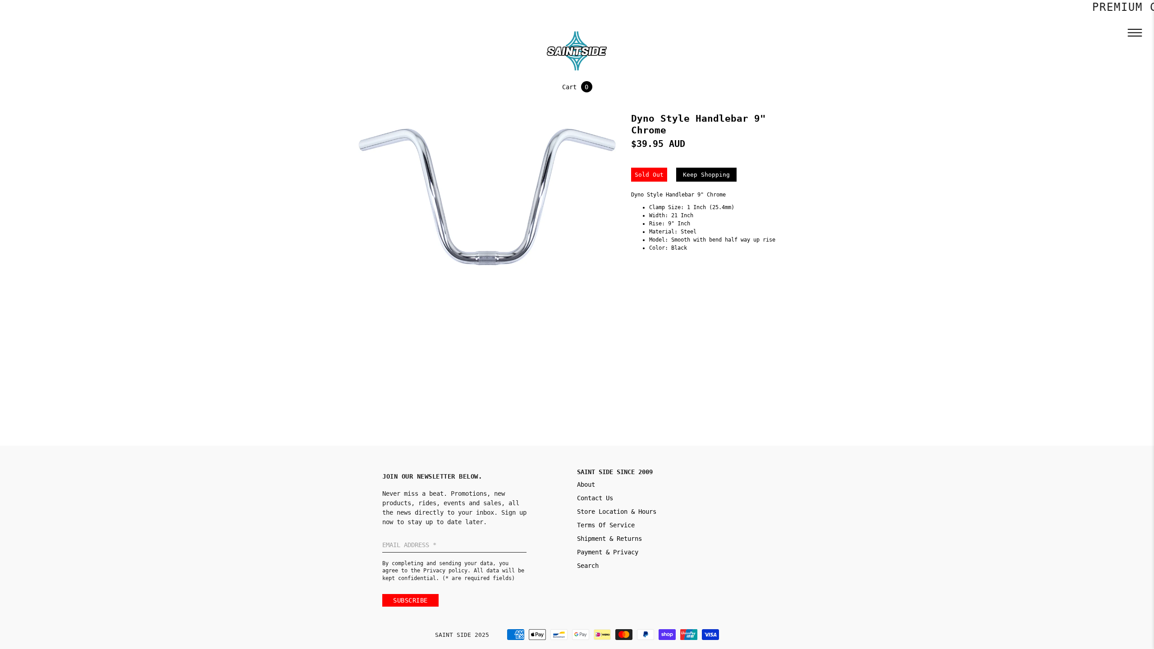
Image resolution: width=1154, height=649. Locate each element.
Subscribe (410, 600)
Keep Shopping (706, 174)
